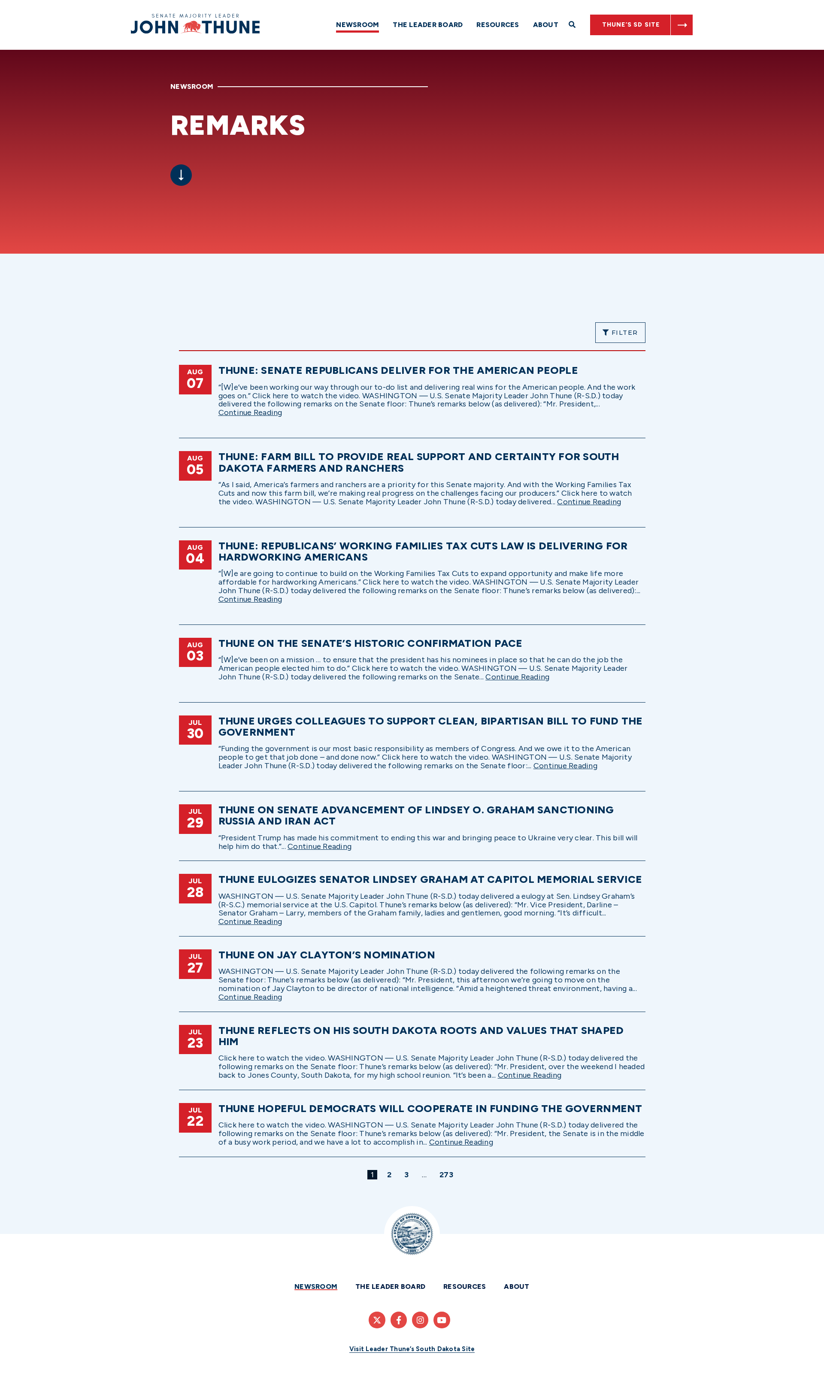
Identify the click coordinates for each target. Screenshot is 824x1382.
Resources (497, 25)
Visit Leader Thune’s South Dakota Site (412, 1349)
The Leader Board (428, 25)
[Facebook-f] (399, 1320)
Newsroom (357, 25)
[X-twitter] (377, 1320)
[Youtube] (441, 1320)
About (545, 25)
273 (448, 1174)
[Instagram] (420, 1320)
